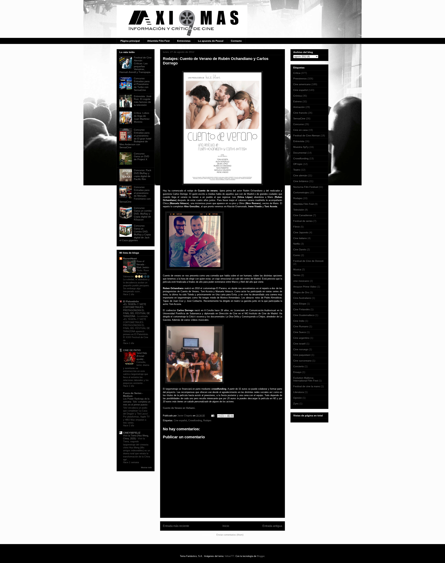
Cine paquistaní (301, 355)
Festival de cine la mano (306, 386)
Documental (299, 152)
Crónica (297, 95)
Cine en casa (300, 130)
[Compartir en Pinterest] (232, 416)
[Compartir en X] (225, 416)
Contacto (236, 40)
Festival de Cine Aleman (306, 135)
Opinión (297, 397)
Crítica (296, 73)
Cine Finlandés (301, 309)
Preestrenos (300, 78)
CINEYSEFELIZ (131, 432)
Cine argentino (301, 337)
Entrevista (298, 141)
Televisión (298, 209)
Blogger (260, 556)
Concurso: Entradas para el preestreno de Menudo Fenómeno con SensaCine (135, 194)
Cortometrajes (301, 192)
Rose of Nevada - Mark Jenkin (142, 264)
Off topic (297, 164)
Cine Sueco (299, 332)
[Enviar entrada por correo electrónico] (212, 415)
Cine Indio (298, 320)
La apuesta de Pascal (210, 40)
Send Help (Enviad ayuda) (141, 356)
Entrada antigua (272, 525)
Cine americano (302, 84)
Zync (296, 403)
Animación (299, 107)
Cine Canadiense (302, 215)
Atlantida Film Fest (158, 40)
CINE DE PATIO (132, 350)
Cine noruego (300, 349)
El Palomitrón (131, 301)
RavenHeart (130, 258)
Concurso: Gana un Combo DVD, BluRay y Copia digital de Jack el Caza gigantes (135, 233)
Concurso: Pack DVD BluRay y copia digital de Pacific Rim (142, 174)
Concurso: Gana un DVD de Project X (141, 156)
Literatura (298, 392)
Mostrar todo (146, 467)
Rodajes (207, 420)
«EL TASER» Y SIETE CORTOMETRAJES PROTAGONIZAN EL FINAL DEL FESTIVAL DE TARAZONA (136, 310)
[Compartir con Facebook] (228, 416)
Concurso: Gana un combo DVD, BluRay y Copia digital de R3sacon (143, 214)
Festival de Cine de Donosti (308, 261)
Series (296, 275)
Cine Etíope (299, 303)
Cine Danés (299, 249)
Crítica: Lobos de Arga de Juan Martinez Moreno (141, 117)
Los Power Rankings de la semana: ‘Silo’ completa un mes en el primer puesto (136, 401)
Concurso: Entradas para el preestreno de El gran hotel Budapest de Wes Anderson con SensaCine (135, 138)
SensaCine (299, 118)
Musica (297, 269)
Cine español (180, 420)
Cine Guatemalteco (303, 315)
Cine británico (300, 181)
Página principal (130, 40)
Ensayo (297, 372)
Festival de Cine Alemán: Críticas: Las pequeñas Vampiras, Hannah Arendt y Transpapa (135, 64)
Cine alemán (300, 175)
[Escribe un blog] (222, 416)
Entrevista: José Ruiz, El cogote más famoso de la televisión (142, 100)
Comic (296, 255)
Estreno (297, 101)
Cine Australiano (302, 298)
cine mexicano (301, 281)
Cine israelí (299, 343)
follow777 (229, 556)
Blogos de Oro (301, 292)
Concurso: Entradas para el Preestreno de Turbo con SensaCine (141, 84)
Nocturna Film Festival (305, 187)
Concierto (298, 366)
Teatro (296, 169)
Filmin (296, 226)
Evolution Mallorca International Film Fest (305, 379)
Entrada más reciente (176, 525)
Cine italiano (300, 238)
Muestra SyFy (301, 147)
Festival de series (303, 221)
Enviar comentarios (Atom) (229, 534)
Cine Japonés (300, 232)
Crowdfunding (195, 420)
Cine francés (300, 112)
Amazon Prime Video (304, 286)
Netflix (296, 243)
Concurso (298, 124)
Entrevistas (184, 40)
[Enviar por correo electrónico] (219, 416)
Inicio (225, 525)
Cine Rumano (300, 326)
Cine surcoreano (302, 360)
